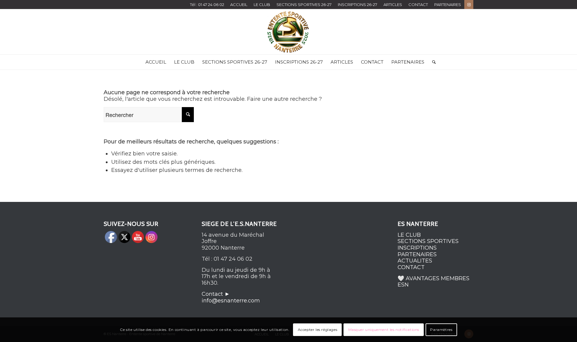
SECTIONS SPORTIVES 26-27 (303, 4)
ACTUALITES (415, 260)
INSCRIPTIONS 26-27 (357, 4)
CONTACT (418, 4)
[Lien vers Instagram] (468, 4)
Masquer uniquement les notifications (384, 329)
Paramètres (441, 329)
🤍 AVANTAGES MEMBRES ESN (433, 281)
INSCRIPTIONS (417, 247)
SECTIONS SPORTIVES (428, 241)
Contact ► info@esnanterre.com (231, 297)
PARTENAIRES (447, 4)
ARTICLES (392, 4)
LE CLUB (262, 4)
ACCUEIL (238, 4)
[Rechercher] (432, 62)
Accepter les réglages (317, 329)
